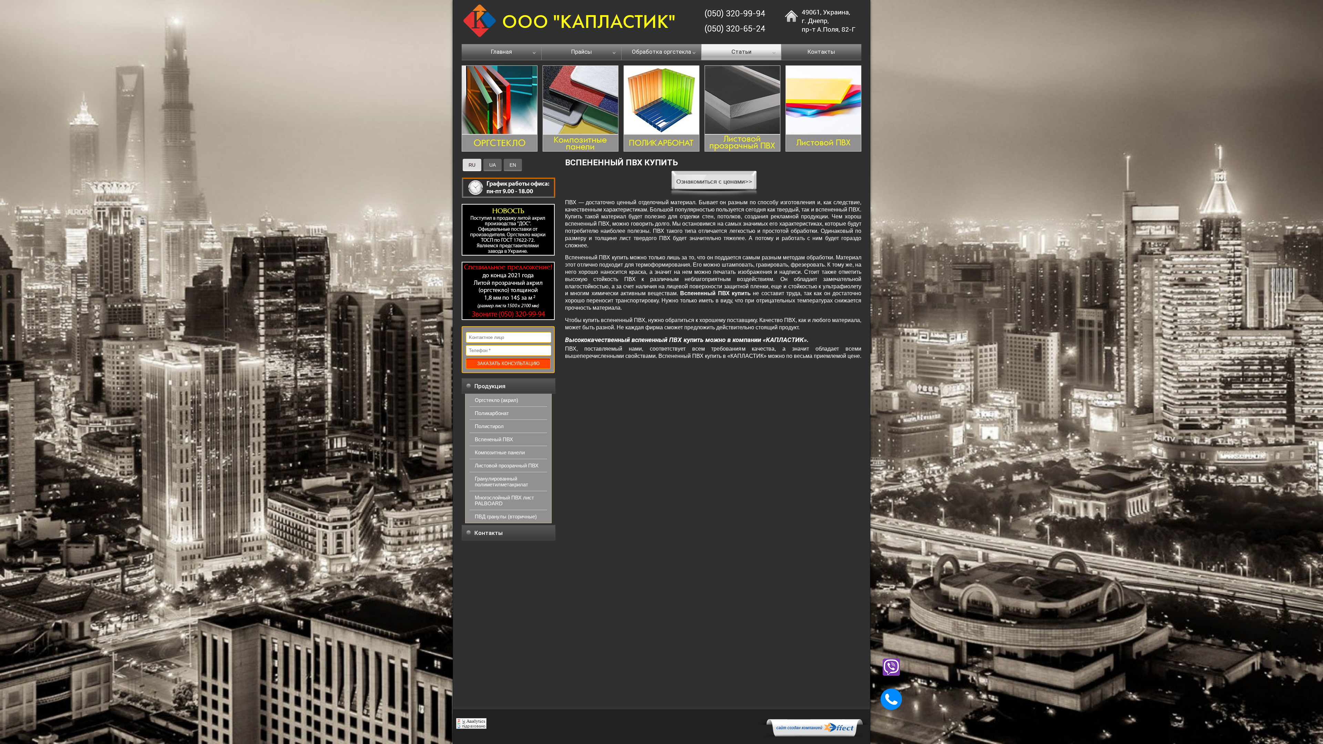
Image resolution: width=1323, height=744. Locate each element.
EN (513, 165)
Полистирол (489, 426)
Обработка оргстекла (661, 52)
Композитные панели (500, 452)
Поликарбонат (492, 413)
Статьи (741, 52)
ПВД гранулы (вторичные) (506, 516)
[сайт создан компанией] (814, 734)
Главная (501, 52)
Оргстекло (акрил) (496, 400)
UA (492, 165)
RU (472, 165)
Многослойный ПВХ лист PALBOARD (504, 500)
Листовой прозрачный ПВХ (507, 465)
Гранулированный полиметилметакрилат (501, 481)
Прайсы (581, 52)
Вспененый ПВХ (494, 439)
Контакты (821, 52)
